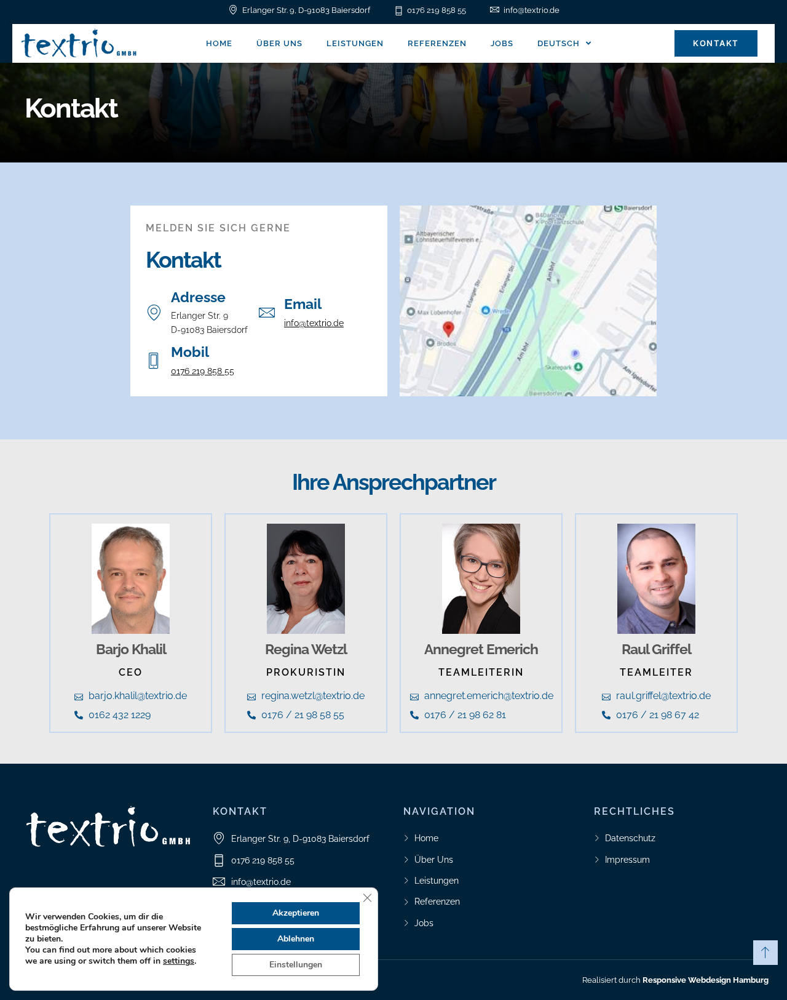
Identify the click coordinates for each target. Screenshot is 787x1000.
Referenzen (437, 43)
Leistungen (355, 43)
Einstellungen (295, 964)
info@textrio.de (314, 323)
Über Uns (279, 43)
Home (219, 43)
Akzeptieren (295, 913)
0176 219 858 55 (202, 371)
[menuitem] (564, 44)
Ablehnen (295, 939)
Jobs (502, 43)
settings (178, 961)
